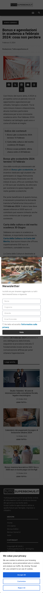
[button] (39, 261)
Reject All (21, 588)
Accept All (21, 575)
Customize (21, 581)
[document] (21, 296)
